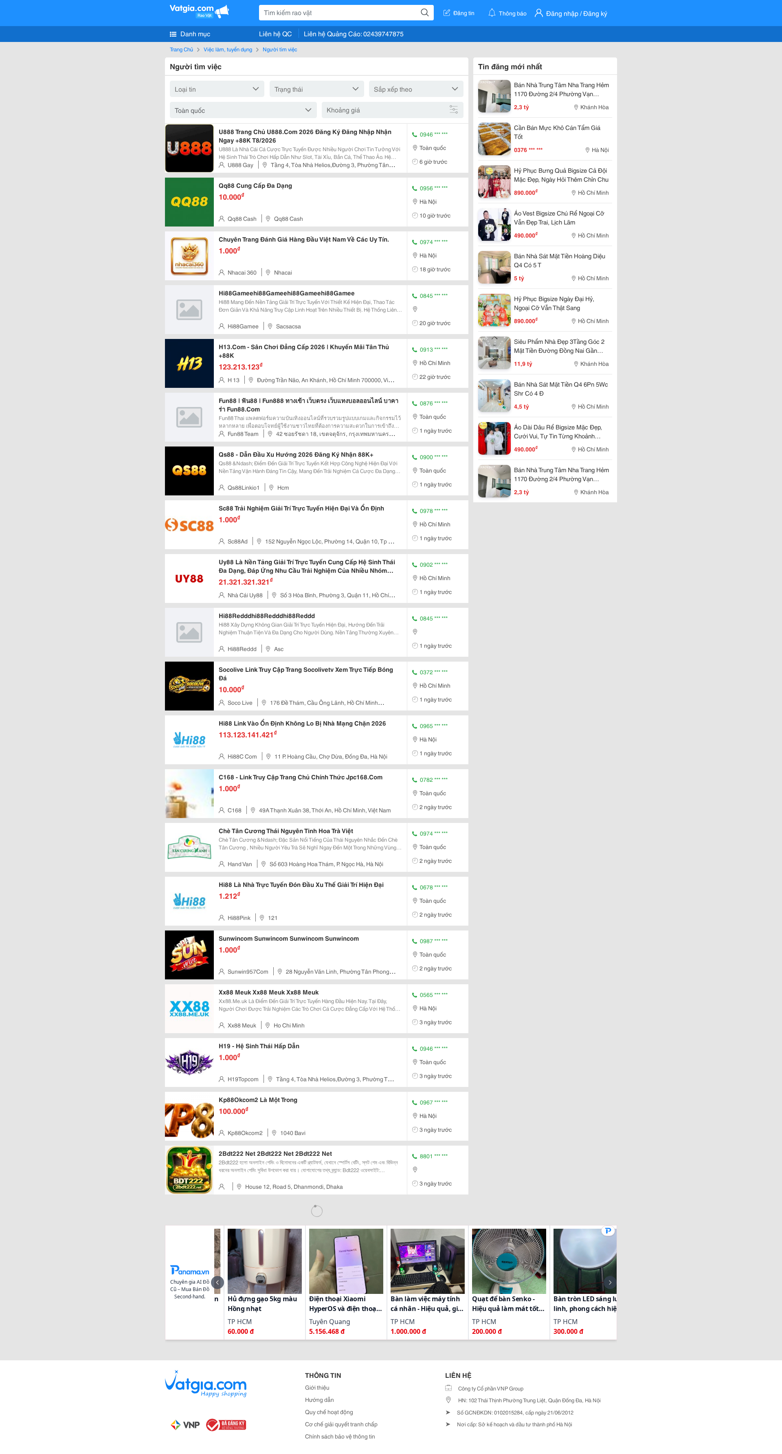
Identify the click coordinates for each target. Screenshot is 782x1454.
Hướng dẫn (319, 1399)
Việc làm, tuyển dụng (228, 49)
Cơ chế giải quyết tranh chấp (341, 1424)
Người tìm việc (280, 49)
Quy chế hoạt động (329, 1412)
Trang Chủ (181, 49)
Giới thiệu (317, 1387)
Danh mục (194, 33)
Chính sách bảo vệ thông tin (340, 1436)
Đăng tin (463, 13)
